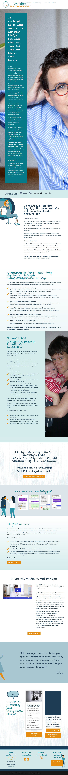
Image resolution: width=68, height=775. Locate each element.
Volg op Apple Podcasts (53, 736)
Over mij (47, 2)
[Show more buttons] (31, 598)
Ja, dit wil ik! (56, 763)
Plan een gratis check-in (34, 477)
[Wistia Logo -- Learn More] (28, 598)
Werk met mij (37, 2)
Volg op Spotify (53, 730)
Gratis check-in (26, 6)
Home (22, 2)
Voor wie (28, 2)
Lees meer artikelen (34, 735)
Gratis (54, 2)
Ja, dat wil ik (13, 562)
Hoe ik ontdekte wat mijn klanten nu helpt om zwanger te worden (33, 705)
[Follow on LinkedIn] (25, 759)
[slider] (16, 598)
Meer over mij (34, 633)
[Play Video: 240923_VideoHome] (18, 590)
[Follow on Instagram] (28, 759)
